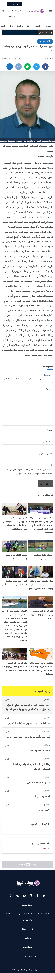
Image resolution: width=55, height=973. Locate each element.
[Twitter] (36, 66)
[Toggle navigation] (50, 11)
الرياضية (28, 956)
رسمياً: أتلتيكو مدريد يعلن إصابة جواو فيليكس (16, 556)
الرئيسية (45, 913)
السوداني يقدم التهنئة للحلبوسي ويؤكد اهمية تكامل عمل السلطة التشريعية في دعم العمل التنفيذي (15, 523)
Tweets (46, 848)
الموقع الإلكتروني (46, 453)
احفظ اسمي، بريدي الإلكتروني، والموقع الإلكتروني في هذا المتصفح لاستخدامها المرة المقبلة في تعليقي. (30, 471)
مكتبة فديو (27, 920)
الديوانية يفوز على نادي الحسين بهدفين (43, 556)
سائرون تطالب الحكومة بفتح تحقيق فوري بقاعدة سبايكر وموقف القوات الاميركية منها (41, 584)
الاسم (50, 429)
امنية (26, 913)
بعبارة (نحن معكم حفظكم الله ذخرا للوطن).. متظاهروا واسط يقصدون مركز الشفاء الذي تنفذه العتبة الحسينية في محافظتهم (41, 525)
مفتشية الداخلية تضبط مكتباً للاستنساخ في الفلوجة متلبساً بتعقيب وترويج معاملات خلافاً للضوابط (41, 668)
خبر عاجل (18, 913)
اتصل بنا (35, 913)
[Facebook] (45, 66)
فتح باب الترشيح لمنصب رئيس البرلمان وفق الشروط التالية (42, 614)
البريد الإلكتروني (46, 441)
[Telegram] (18, 66)
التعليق (49, 389)
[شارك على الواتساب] (27, 66)
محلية (9, 913)
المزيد (7, 699)
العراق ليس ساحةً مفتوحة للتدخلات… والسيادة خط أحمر (14, 582)
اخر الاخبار (45, 40)
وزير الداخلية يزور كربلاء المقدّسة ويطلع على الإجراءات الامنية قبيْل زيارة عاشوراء (14, 666)
